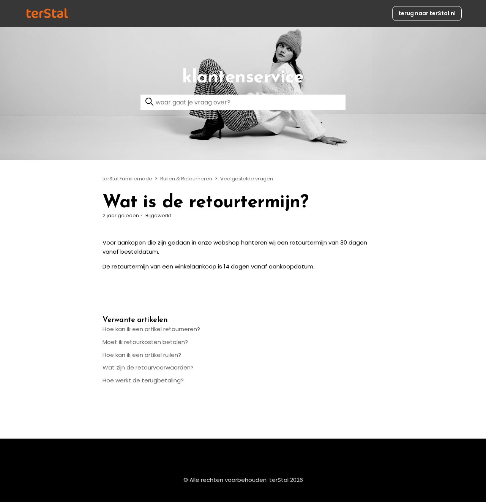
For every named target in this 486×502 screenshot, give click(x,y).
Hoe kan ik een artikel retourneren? (151, 329)
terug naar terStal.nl (427, 13)
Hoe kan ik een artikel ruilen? (142, 355)
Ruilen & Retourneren (186, 178)
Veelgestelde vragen (246, 178)
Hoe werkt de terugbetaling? (143, 380)
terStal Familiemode (127, 178)
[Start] (47, 13)
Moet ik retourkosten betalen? (145, 342)
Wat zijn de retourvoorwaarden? (148, 367)
